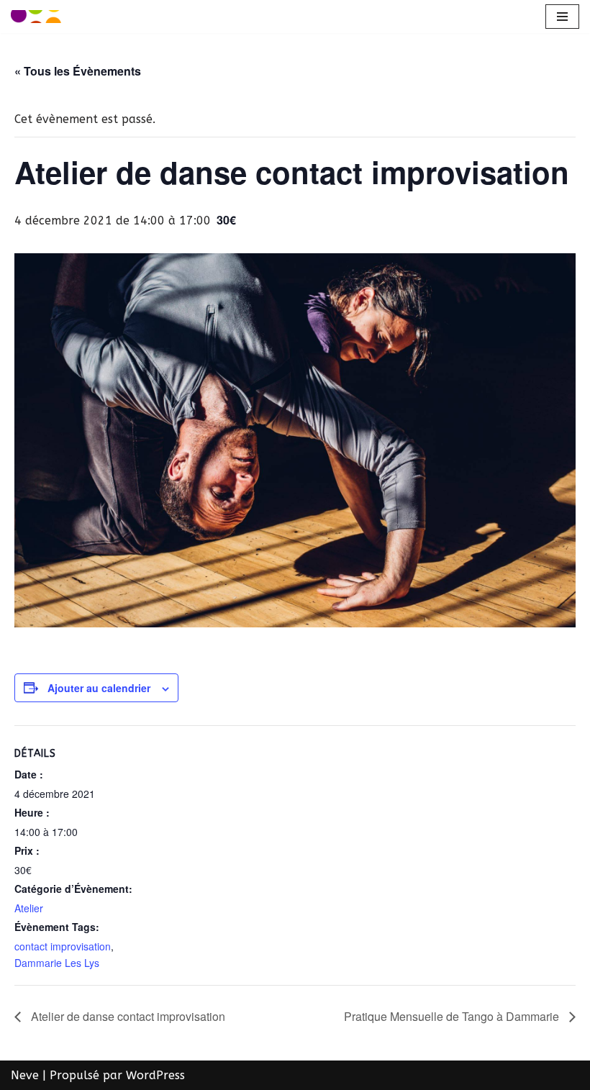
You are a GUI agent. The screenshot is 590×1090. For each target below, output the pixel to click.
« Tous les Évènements (77, 71)
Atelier (28, 908)
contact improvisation (62, 946)
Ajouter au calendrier (98, 688)
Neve (25, 1075)
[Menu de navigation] (562, 16)
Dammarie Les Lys (56, 962)
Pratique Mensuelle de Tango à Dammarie (453, 1016)
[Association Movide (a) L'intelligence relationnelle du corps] (36, 16)
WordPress (155, 1075)
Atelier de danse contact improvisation (126, 1016)
